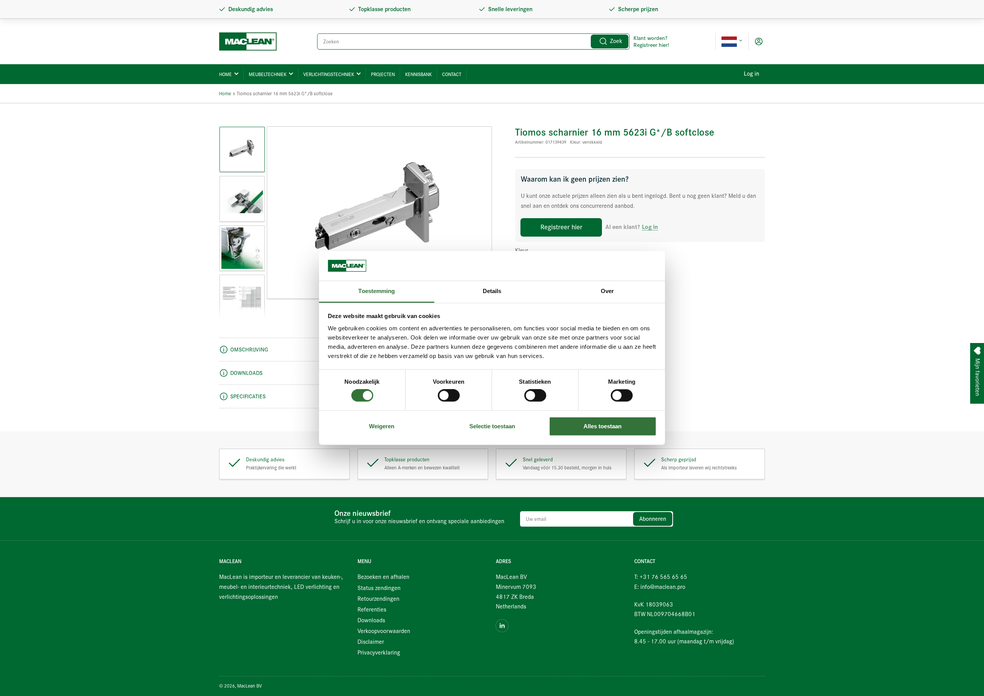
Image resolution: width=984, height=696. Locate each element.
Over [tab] (607, 291)
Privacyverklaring (378, 652)
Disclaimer (370, 641)
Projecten (383, 74)
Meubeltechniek (267, 74)
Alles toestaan (602, 426)
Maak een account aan (700, 73)
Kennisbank (418, 74)
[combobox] (473, 41)
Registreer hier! (651, 44)
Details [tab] (492, 291)
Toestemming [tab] (376, 291)
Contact (451, 74)
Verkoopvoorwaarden (383, 631)
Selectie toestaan (492, 426)
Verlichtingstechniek (328, 74)
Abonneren (652, 518)
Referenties (371, 609)
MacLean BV (249, 686)
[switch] (449, 395)
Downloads (371, 620)
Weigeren (381, 426)
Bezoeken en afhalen (383, 576)
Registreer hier (561, 227)
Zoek (616, 41)
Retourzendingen (378, 598)
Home (225, 74)
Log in (751, 73)
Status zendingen (379, 588)
